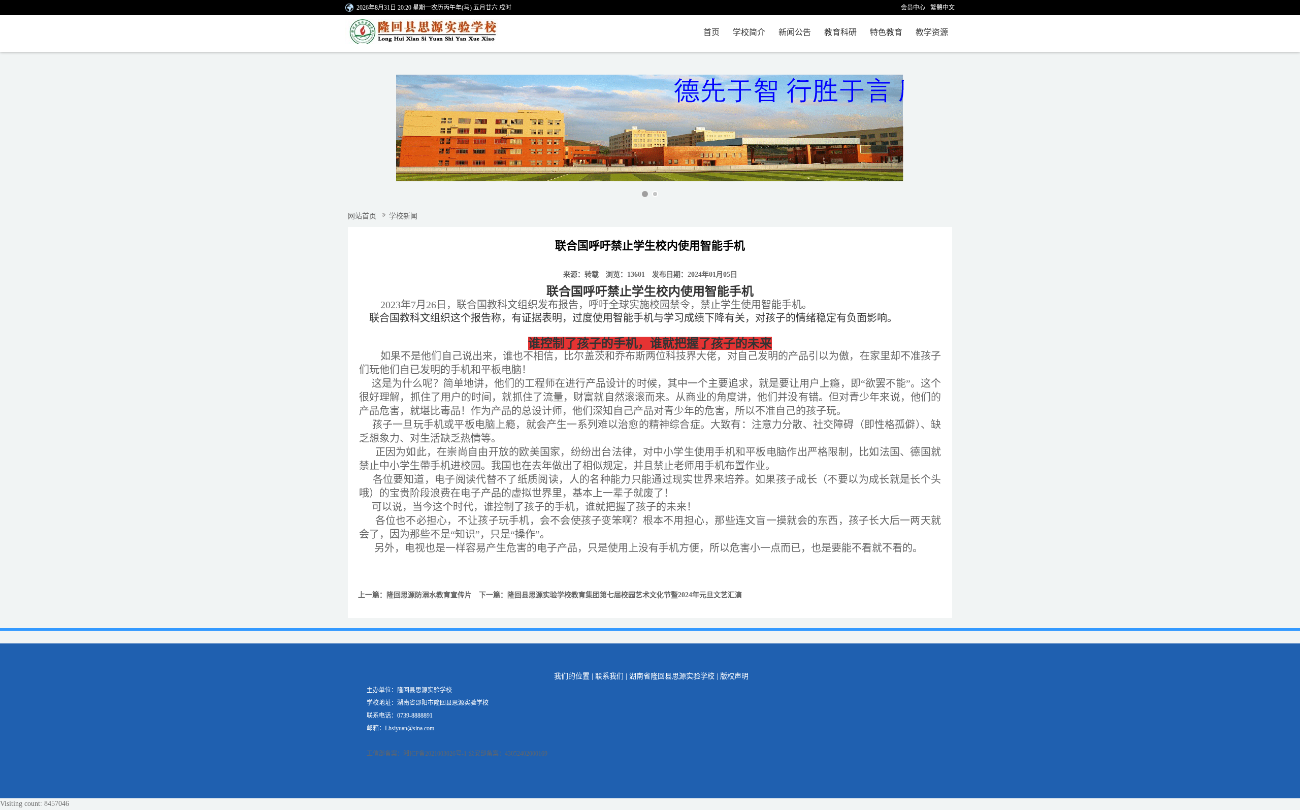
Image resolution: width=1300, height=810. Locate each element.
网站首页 (362, 216)
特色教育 (886, 32)
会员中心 (913, 7)
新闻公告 (794, 32)
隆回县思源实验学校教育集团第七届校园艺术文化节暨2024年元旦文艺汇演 (624, 595)
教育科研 (840, 32)
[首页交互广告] (650, 128)
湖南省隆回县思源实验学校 (671, 676)
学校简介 (749, 32)
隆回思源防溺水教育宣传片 (429, 595)
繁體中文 (942, 7)
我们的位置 (572, 676)
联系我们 (609, 676)
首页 (711, 32)
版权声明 (734, 676)
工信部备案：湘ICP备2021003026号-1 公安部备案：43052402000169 (457, 753)
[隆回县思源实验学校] (430, 33)
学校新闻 (403, 216)
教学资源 (932, 32)
